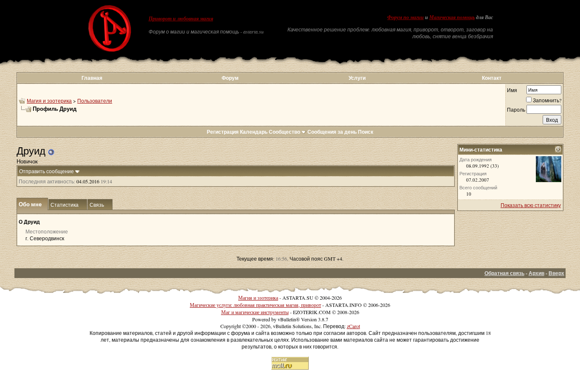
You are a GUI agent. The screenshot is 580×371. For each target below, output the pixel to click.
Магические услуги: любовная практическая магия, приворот (255, 304)
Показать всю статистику (531, 205)
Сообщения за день (332, 131)
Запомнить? (547, 100)
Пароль (516, 109)
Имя (512, 90)
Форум (230, 78)
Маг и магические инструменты (255, 312)
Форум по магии (405, 17)
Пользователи (94, 100)
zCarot (353, 326)
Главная (92, 78)
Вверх (556, 273)
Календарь (253, 131)
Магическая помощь (452, 17)
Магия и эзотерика (49, 100)
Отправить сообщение (46, 171)
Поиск (365, 131)
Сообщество (284, 131)
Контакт (491, 78)
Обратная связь (504, 273)
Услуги (357, 78)
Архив (536, 273)
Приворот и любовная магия (181, 19)
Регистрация (223, 131)
